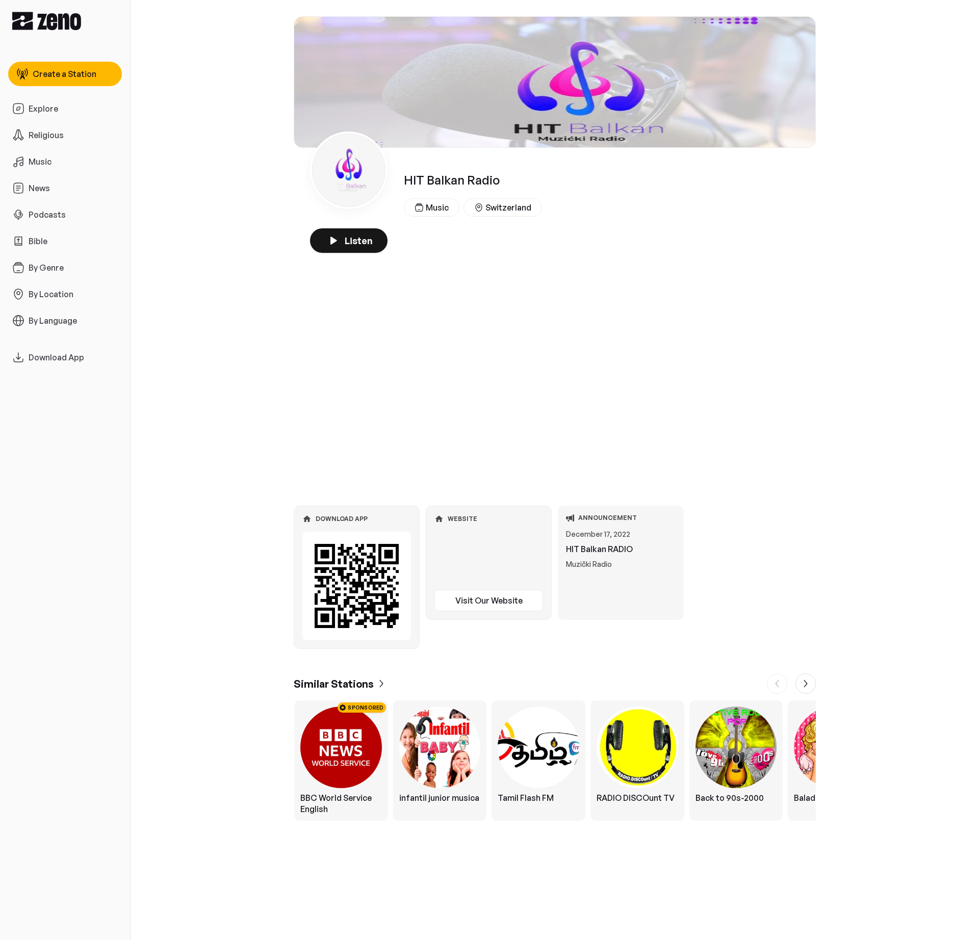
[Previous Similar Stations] (777, 683)
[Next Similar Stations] (805, 683)
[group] (555, 760)
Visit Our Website (489, 600)
